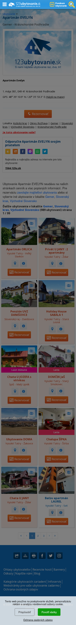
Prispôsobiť (24, 612)
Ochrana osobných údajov (38, 620)
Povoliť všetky (49, 612)
